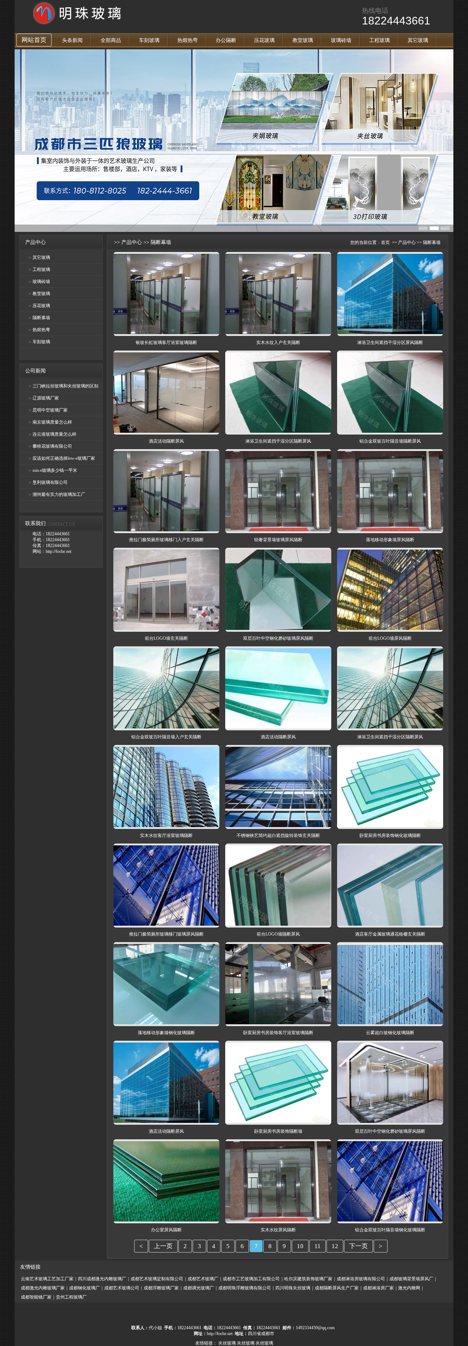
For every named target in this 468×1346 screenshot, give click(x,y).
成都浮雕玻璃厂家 (161, 1287)
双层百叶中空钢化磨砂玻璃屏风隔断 (278, 638)
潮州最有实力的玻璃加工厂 (59, 494)
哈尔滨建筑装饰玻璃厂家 (308, 1278)
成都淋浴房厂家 (378, 1287)
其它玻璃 (418, 40)
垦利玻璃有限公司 (50, 482)
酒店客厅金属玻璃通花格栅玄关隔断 (390, 934)
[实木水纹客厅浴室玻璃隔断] (166, 825)
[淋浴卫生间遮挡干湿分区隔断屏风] (278, 431)
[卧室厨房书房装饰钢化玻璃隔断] (390, 825)
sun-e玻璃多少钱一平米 (55, 470)
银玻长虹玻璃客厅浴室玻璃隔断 (166, 342)
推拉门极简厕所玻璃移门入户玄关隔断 (166, 539)
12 (335, 1246)
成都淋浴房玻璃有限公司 (361, 1278)
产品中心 (131, 242)
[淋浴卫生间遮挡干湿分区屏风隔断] (390, 332)
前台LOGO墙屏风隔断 (390, 638)
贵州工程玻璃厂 (71, 1297)
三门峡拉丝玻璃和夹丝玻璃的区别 (65, 386)
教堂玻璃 (302, 40)
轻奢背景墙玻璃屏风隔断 (278, 539)
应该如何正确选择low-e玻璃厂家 (64, 458)
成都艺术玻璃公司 (121, 1287)
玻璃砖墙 (341, 40)
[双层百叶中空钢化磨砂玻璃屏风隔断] (278, 628)
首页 (385, 242)
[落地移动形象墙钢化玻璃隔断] (166, 1022)
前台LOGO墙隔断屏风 (278, 934)
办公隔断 (226, 40)
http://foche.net (220, 1333)
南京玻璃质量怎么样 (52, 422)
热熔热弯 (187, 40)
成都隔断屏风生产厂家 (337, 1287)
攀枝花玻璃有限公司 (52, 446)
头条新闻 (72, 40)
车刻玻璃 (149, 40)
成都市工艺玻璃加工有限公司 (251, 1278)
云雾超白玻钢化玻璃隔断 (390, 1032)
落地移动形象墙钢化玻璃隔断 (166, 1032)
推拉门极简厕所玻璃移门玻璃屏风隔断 (166, 934)
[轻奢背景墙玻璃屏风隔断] (278, 529)
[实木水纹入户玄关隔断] (278, 332)
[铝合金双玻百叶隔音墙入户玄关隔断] (166, 727)
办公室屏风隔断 (166, 1229)
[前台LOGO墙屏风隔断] (390, 628)
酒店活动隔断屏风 (166, 441)
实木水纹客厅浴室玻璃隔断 (166, 835)
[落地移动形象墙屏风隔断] (390, 529)
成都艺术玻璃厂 (203, 1278)
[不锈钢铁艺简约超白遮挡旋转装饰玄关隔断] (278, 825)
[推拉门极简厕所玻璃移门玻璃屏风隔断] (166, 924)
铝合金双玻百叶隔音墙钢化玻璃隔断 (390, 1229)
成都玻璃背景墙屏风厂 (411, 1278)
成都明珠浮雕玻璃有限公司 (244, 1287)
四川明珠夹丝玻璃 (292, 1287)
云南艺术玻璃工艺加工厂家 (47, 1278)
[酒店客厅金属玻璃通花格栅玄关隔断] (390, 924)
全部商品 (111, 40)
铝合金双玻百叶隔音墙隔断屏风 (390, 441)
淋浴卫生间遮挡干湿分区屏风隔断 (390, 342)
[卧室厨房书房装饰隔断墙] (278, 1121)
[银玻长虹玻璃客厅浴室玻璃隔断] (166, 332)
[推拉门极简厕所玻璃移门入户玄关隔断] (166, 529)
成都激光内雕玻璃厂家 (43, 1287)
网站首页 (34, 40)
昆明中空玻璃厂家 (50, 410)
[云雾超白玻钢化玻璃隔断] (390, 1022)
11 (317, 1246)
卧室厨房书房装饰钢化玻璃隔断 (390, 835)
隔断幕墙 (41, 317)
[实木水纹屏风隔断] (278, 1220)
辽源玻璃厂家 (46, 398)
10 (300, 1246)
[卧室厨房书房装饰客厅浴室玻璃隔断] (278, 1022)
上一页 (163, 1246)
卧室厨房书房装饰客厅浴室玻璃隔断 (278, 1032)
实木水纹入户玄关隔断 (278, 342)
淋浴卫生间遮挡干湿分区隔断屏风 (278, 441)
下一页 (358, 1246)
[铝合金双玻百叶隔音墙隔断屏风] (390, 431)
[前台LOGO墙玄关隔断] (166, 628)
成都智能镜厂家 (36, 1297)
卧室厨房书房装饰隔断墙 (278, 1131)
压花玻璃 (264, 40)
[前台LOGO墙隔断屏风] (278, 924)
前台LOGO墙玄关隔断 (166, 638)
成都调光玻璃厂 (198, 1287)
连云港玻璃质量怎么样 (54, 434)
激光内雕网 (409, 1287)
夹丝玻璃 (227, 1343)
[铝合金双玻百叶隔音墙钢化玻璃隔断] (390, 1220)
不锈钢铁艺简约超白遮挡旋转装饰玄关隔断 (278, 835)
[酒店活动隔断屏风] (166, 431)
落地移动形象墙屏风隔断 (390, 539)
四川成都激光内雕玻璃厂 (102, 1278)
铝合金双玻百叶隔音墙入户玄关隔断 (166, 736)
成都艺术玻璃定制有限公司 (157, 1278)
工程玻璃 (379, 40)
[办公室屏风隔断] (166, 1220)
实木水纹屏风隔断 (278, 1229)
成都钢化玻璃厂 (84, 1287)
